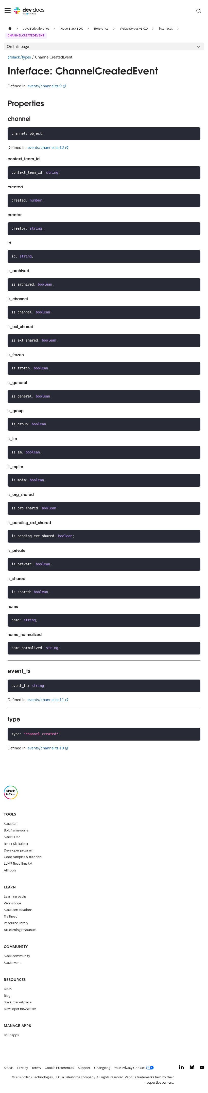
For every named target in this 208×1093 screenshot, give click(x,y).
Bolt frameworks (16, 830)
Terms (36, 1068)
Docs (8, 989)
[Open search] (198, 10)
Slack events (13, 963)
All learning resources (20, 930)
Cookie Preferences (59, 1068)
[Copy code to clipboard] (195, 133)
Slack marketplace (17, 1002)
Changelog (102, 1068)
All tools (10, 870)
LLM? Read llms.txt (18, 863)
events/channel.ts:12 (46, 147)
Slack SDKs (12, 837)
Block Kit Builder (16, 844)
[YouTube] (202, 1068)
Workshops (12, 903)
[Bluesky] (192, 1068)
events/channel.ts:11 (46, 699)
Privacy (22, 1068)
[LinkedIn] (181, 1068)
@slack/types (19, 57)
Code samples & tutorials (23, 857)
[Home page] (9, 28)
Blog (7, 995)
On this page (18, 46)
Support (84, 1068)
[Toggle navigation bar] (7, 10)
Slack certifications (18, 910)
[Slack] (11, 798)
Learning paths (15, 896)
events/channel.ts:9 (45, 86)
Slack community (17, 956)
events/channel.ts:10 (46, 748)
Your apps (11, 1035)
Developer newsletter (20, 1009)
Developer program (18, 850)
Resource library (16, 923)
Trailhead (11, 916)
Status (8, 1068)
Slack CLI (11, 824)
